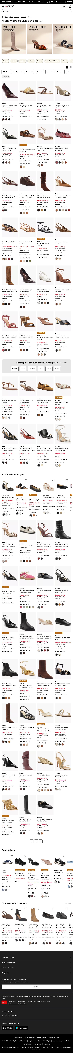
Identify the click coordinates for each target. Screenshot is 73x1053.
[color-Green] (27, 607)
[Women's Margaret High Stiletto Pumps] (10, 91)
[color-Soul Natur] (42, 165)
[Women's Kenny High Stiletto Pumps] (63, 576)
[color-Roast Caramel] (24, 744)
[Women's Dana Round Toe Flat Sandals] (27, 91)
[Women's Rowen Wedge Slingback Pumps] (63, 181)
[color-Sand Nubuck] (45, 303)
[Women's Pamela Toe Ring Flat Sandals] (63, 713)
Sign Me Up (36, 986)
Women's (23, 17)
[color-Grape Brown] (21, 307)
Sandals (5, 61)
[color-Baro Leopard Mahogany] (47, 943)
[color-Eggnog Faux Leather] (44, 513)
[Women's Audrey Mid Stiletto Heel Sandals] (45, 713)
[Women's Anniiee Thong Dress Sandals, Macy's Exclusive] (47, 862)
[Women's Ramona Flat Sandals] (10, 386)
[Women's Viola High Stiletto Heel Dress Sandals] (27, 669)
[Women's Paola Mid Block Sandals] (27, 713)
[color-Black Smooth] (44, 943)
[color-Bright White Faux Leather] (47, 513)
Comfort (39, 61)
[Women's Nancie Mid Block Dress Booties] (63, 530)
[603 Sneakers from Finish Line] (20, 862)
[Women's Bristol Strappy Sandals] (8, 486)
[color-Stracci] (42, 210)
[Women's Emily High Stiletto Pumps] (27, 275)
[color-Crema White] (39, 746)
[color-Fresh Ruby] (3, 119)
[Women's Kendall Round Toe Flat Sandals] (45, 91)
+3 (22, 513)
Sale (6, 17)
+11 (50, 512)
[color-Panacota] (62, 210)
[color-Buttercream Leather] (30, 943)
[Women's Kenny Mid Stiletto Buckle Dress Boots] (10, 275)
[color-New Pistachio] (30, 261)
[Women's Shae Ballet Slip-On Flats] (63, 134)
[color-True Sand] (62, 119)
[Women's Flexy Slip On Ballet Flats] (62, 486)
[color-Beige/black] (59, 655)
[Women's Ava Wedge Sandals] (63, 386)
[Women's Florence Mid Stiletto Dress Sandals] (45, 622)
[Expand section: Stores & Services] (36, 967)
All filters (65, 362)
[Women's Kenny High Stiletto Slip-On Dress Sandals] (27, 321)
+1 (25, 940)
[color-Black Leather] (58, 513)
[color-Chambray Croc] (69, 886)
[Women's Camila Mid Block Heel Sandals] (45, 275)
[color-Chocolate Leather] (36, 943)
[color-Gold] (24, 261)
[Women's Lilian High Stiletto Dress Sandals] (45, 530)
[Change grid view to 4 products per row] (67, 67)
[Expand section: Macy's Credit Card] (36, 962)
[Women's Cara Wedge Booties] (27, 761)
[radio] (3, 119)
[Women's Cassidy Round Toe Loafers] (27, 530)
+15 (9, 514)
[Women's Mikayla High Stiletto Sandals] (63, 434)
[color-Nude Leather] (61, 513)
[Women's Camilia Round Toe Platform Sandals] (49, 486)
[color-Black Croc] (72, 886)
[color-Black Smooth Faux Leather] (3, 514)
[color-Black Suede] (6, 943)
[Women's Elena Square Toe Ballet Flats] (45, 805)
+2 (8, 889)
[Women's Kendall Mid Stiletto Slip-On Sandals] (45, 434)
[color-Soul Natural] (66, 162)
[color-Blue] (24, 607)
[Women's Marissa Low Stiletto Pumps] (27, 386)
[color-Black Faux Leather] (31, 515)
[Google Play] (21, 1028)
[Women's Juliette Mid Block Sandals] (63, 669)
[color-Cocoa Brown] (24, 307)
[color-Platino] (39, 165)
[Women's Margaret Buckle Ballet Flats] (10, 181)
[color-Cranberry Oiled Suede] (50, 943)
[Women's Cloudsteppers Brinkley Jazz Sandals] (7, 862)
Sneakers (22, 61)
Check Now (23, 1004)
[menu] (3, 6)
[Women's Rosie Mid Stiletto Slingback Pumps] (27, 434)
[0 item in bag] (70, 6)
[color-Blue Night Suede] (16, 940)
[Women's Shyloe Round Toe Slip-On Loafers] (62, 915)
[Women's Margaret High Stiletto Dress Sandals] (63, 91)
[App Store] (7, 1028)
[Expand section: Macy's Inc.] (36, 972)
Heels (14, 61)
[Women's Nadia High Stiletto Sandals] (63, 761)
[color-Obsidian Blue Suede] (63, 943)
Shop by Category (14, 17)
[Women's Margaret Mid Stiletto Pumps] (10, 134)
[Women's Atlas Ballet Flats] (10, 227)
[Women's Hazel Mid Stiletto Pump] (63, 227)
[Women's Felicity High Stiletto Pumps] (10, 622)
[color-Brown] (21, 261)
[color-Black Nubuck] (48, 303)
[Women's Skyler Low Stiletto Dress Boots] (45, 181)
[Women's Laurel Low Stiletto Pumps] (10, 576)
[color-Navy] (3, 890)
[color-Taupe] (24, 213)
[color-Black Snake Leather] (20, 940)
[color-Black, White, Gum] (55, 882)
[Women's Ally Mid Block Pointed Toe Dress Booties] (45, 669)
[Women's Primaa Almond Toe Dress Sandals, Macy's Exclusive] (33, 862)
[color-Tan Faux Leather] (34, 515)
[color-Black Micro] (29, 896)
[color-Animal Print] (3, 259)
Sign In (65, 6)
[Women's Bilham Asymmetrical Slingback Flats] (8, 915)
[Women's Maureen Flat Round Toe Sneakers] (27, 181)
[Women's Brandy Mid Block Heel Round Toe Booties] (27, 622)
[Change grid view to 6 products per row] (70, 67)
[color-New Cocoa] (6, 119)
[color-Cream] (33, 607)
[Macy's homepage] (3, 17)
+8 (36, 515)
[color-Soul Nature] (42, 746)
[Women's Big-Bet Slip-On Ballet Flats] (35, 486)
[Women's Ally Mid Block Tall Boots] (10, 713)
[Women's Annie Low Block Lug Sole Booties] (10, 669)
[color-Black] (9, 119)
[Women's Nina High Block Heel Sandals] (63, 275)
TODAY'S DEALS (7, 2)
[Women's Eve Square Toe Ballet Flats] (27, 134)
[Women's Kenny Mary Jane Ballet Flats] (45, 386)
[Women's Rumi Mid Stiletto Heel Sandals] (10, 530)
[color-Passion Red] (56, 162)
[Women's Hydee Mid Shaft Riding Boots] (35, 915)
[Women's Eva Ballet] (45, 761)
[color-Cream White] (56, 419)
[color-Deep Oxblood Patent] (32, 896)
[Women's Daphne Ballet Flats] (63, 622)
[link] (10, 111)
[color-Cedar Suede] (60, 943)
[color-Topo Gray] (56, 119)
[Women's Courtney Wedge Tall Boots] (27, 805)
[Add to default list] (26, 480)
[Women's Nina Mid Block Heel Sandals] (45, 134)
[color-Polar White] (24, 167)
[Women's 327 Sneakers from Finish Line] (60, 862)
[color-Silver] (56, 465)
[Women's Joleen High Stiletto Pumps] (10, 761)
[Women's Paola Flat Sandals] (27, 227)
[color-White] (39, 303)
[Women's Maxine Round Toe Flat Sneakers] (27, 576)
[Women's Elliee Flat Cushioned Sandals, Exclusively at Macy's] (22, 486)
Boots (64, 61)
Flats (31, 61)
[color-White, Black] (59, 882)
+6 (63, 512)
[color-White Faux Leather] (7, 514)
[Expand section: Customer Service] (36, 957)
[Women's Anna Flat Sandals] (45, 227)
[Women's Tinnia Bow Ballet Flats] (48, 915)
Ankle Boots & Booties (52, 61)
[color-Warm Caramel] (21, 167)
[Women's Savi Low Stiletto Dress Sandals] (63, 321)
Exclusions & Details (13, 1004)
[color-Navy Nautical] (9, 418)
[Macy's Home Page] (9, 6)
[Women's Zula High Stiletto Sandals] (10, 805)
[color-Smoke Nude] (42, 833)
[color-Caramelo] (24, 462)
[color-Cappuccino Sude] (3, 943)
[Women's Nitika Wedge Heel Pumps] (21, 915)
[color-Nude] (42, 896)
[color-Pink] (21, 607)
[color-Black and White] (30, 607)
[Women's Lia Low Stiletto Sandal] (45, 321)
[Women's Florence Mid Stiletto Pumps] (10, 434)
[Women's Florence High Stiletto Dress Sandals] (10, 321)
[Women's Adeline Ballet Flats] (45, 576)
